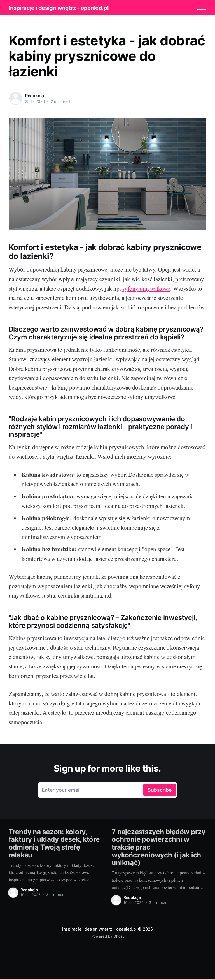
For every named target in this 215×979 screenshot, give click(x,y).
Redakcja (34, 95)
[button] (201, 7)
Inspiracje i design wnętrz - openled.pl (58, 7)
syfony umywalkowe (146, 288)
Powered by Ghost (107, 936)
